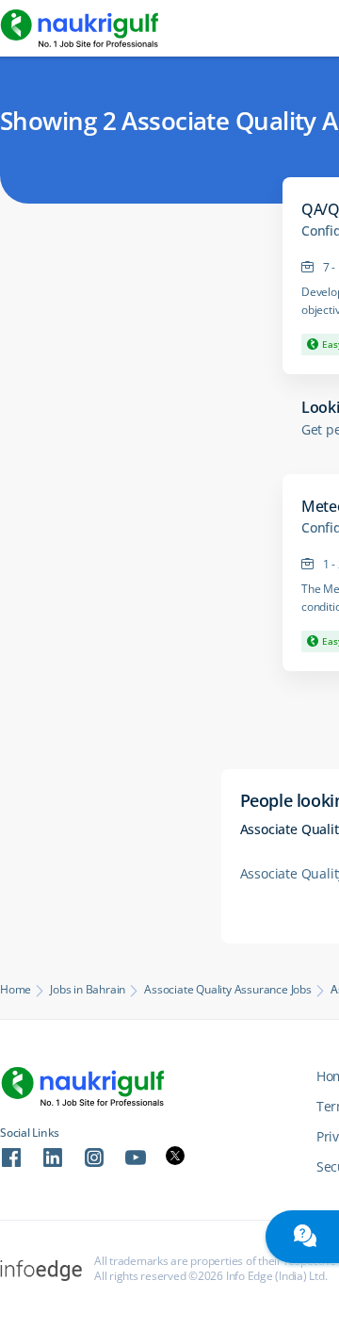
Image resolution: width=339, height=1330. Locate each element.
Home (15, 989)
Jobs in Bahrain (87, 989)
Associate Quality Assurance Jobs (228, 989)
